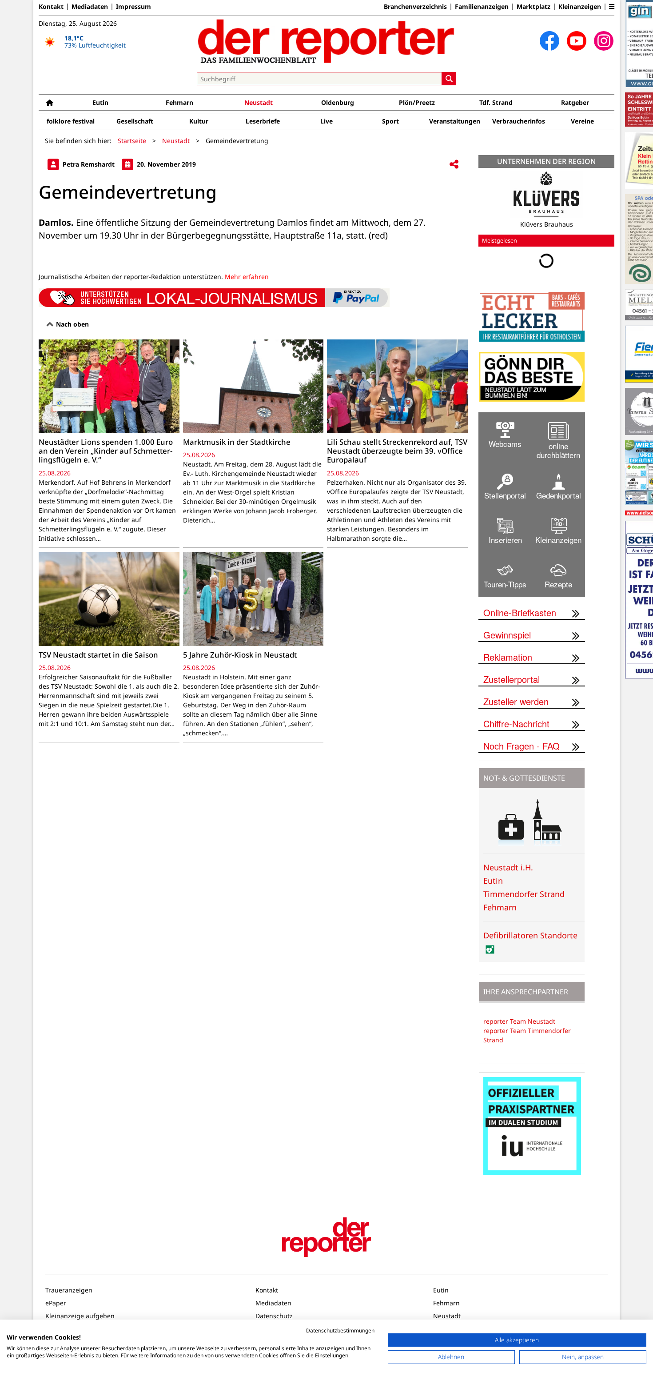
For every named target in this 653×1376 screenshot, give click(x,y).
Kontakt (51, 7)
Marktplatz (533, 7)
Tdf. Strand (496, 102)
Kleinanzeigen (579, 7)
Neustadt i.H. (508, 867)
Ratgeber (575, 102)
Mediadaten (90, 7)
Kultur (198, 121)
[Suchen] (449, 78)
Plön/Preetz (417, 102)
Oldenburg (337, 102)
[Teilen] (454, 165)
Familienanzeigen (482, 7)
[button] (611, 7)
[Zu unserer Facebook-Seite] (549, 41)
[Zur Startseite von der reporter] (326, 41)
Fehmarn (179, 102)
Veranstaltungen (454, 121)
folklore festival (71, 121)
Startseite (132, 140)
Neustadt (258, 102)
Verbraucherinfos (518, 121)
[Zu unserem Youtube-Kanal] (576, 41)
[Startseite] (49, 102)
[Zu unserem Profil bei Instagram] (603, 41)
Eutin (100, 102)
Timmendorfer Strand (524, 894)
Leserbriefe (263, 121)
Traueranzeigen (68, 1290)
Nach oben (71, 324)
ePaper (55, 1303)
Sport (390, 121)
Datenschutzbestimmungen (340, 1330)
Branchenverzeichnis (415, 7)
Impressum (133, 7)
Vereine (582, 121)
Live (326, 121)
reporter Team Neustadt (519, 1021)
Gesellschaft (134, 121)
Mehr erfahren (247, 276)
